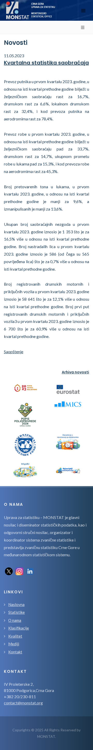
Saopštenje (13, 351)
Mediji (13, 643)
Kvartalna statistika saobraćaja (46, 62)
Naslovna (16, 604)
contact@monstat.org (23, 702)
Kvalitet (15, 636)
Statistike (16, 612)
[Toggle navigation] (83, 10)
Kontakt (15, 652)
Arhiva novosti (75, 372)
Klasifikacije (18, 628)
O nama (14, 620)
